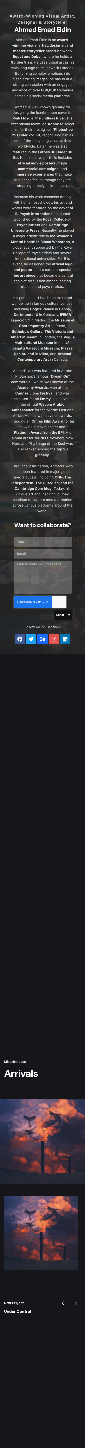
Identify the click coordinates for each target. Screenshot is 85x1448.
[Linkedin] (65, 639)
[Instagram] (54, 639)
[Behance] (42, 639)
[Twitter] (31, 639)
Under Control (17, 1311)
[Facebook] (20, 639)
